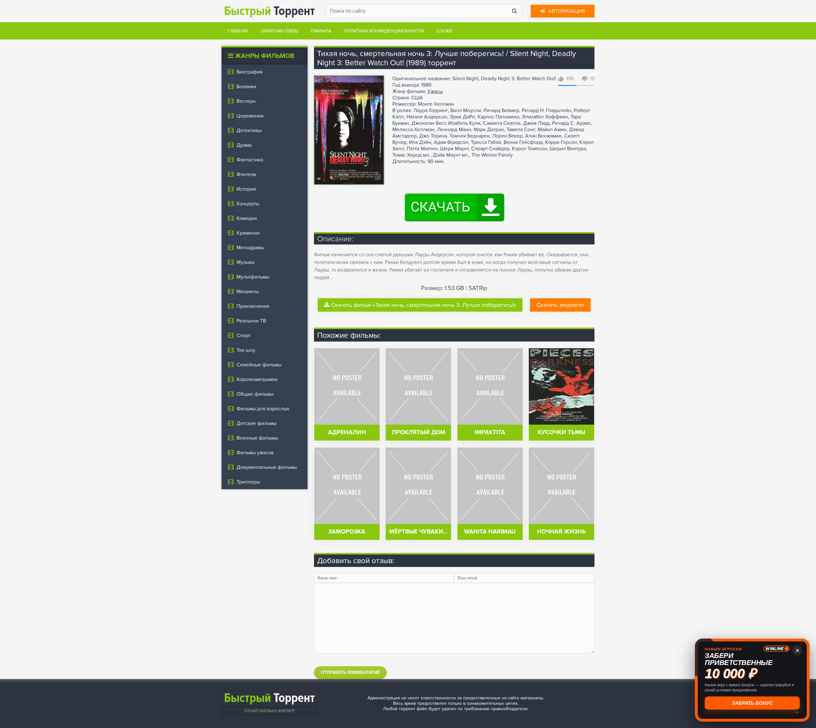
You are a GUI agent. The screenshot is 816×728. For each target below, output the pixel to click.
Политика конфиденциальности (384, 31)
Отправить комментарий (350, 672)
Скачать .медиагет (560, 304)
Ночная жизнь (561, 531)
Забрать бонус (752, 703)
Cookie (445, 31)
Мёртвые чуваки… (418, 531)
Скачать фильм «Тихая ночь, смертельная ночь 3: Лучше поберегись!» (423, 304)
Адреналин (347, 432)
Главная (238, 31)
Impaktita (490, 432)
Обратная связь (279, 31)
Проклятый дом (418, 432)
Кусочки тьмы (561, 432)
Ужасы (435, 91)
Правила (321, 31)
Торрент (269, 11)
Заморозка (346, 531)
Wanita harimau (490, 531)
